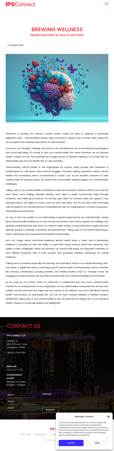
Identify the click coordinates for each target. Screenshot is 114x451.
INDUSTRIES (40, 434)
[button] (108, 416)
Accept (71, 443)
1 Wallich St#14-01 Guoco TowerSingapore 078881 (17, 344)
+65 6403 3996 (14, 369)
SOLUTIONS (25, 434)
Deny (97, 443)
